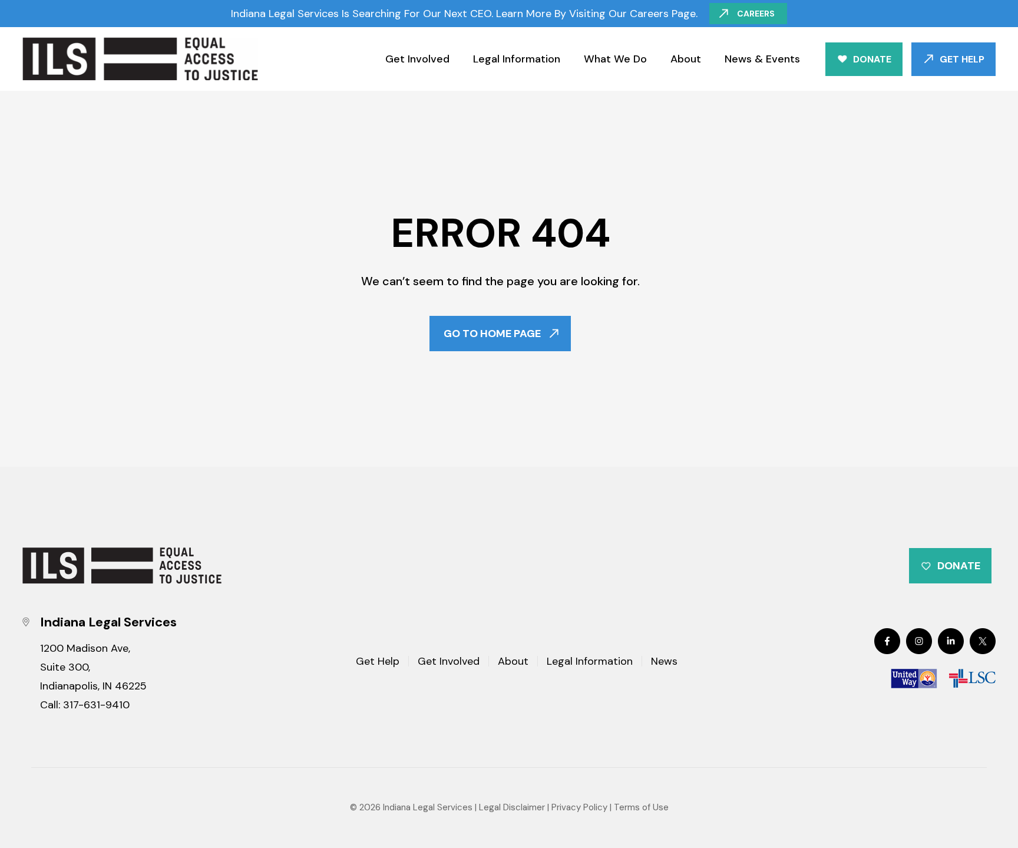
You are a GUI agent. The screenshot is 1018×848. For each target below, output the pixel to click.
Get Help (962, 59)
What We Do (615, 59)
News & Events (762, 59)
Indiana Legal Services (427, 807)
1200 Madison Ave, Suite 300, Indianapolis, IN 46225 (93, 667)
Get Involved (417, 59)
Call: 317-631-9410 (85, 705)
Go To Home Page (492, 333)
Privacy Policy (579, 807)
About (685, 59)
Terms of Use (641, 807)
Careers (756, 13)
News (664, 662)
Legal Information (516, 59)
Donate (872, 59)
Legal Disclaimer (512, 807)
